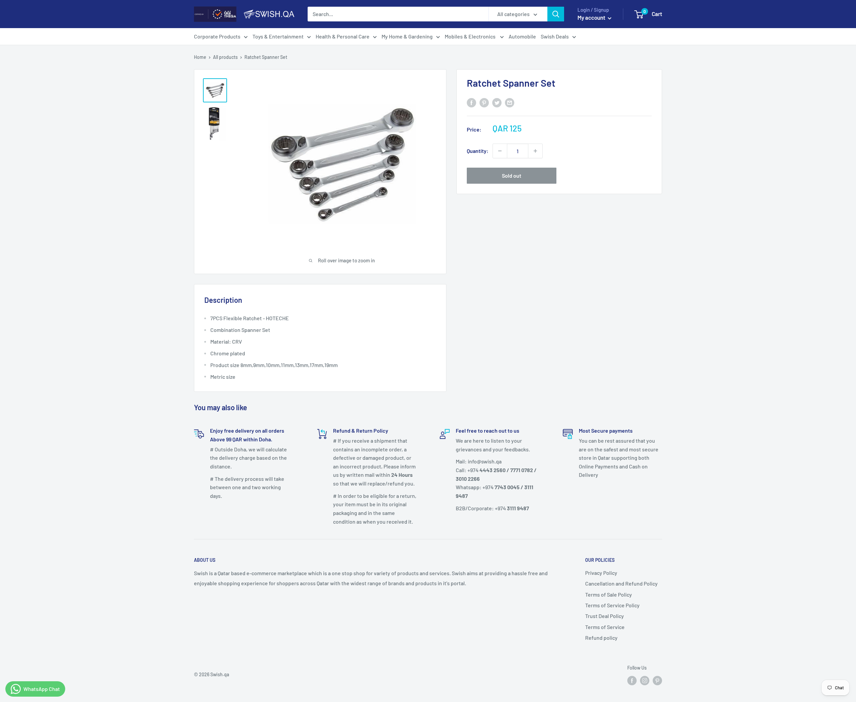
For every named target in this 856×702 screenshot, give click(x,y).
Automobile (522, 36)
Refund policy (601, 637)
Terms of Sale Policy (608, 594)
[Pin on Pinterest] (484, 102)
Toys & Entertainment (278, 36)
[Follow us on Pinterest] (657, 680)
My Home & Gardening (407, 36)
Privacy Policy (601, 572)
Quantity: (478, 151)
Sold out (511, 175)
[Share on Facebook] (471, 102)
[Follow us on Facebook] (632, 680)
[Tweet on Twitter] (497, 102)
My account (591, 17)
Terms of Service (605, 627)
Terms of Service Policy (612, 605)
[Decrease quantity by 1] (500, 151)
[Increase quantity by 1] (535, 151)
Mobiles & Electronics (471, 36)
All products (225, 57)
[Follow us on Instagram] (644, 680)
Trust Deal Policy (604, 616)
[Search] (555, 14)
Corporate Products (217, 36)
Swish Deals (555, 36)
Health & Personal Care (342, 36)
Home (200, 57)
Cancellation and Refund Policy (621, 583)
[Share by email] (509, 102)
